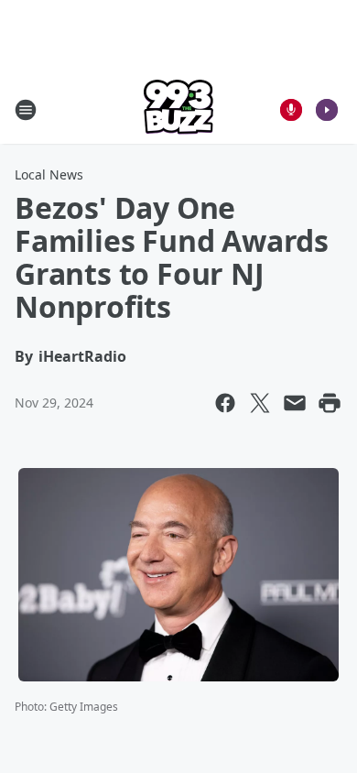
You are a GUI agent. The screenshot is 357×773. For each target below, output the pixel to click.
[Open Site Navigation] (26, 110)
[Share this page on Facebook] (225, 403)
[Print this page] (329, 403)
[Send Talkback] (291, 110)
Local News (49, 174)
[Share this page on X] (260, 403)
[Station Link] (178, 109)
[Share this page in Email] (295, 403)
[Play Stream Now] (327, 110)
